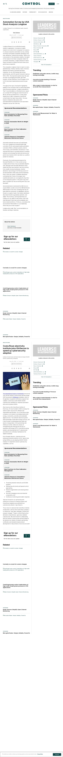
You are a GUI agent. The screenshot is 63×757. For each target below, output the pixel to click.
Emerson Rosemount (38, 38)
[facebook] (12, 42)
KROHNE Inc (36, 44)
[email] (21, 42)
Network (25, 12)
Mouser (35, 49)
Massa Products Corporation (40, 46)
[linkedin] (14, 42)
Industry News (6, 18)
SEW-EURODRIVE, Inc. (38, 53)
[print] (29, 42)
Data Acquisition (42, 12)
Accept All (57, 754)
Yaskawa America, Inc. (38, 59)
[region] (31, 754)
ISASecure (15, 397)
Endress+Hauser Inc (38, 40)
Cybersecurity (32, 12)
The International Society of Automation (13, 393)
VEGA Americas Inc (38, 57)
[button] (4, 4)
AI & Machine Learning (15, 12)
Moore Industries (37, 47)
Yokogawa (35, 61)
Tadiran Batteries (37, 55)
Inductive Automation (38, 42)
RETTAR (35, 51)
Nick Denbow (16, 32)
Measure (51, 12)
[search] (6, 4)
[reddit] (18, 42)
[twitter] (16, 42)
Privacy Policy (40, 754)
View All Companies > (46, 64)
